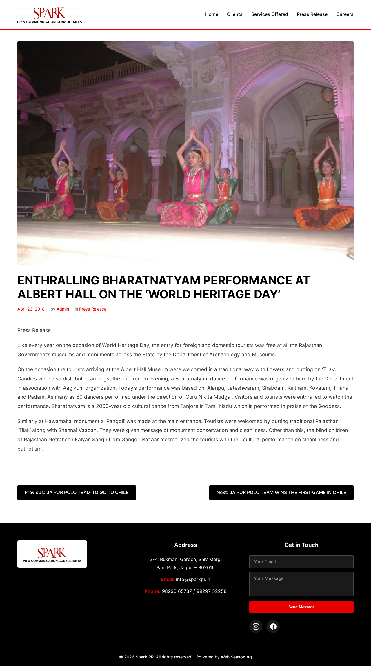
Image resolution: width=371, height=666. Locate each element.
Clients (235, 14)
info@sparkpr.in (193, 579)
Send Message (301, 607)
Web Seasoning (236, 656)
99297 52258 (212, 591)
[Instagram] (255, 626)
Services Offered (269, 14)
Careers (345, 14)
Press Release (312, 14)
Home (211, 14)
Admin (63, 308)
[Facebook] (273, 626)
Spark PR (145, 656)
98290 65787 (177, 591)
